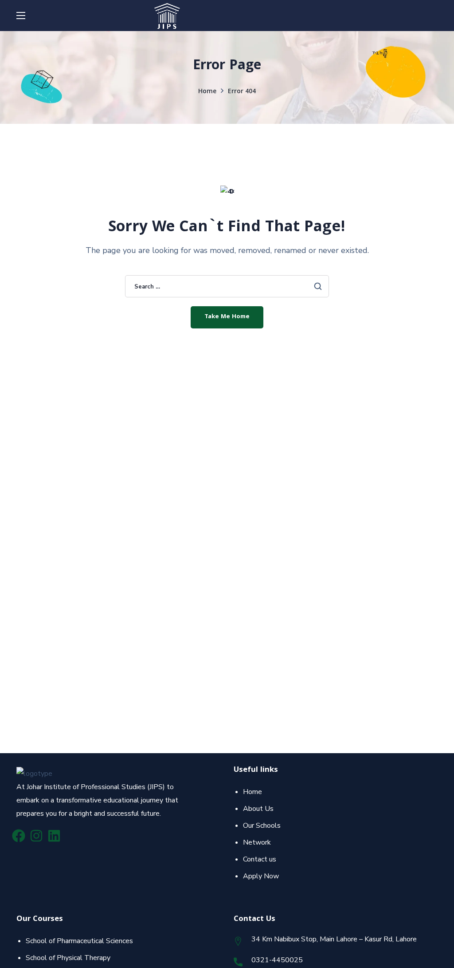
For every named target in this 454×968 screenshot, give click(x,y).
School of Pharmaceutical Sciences (79, 941)
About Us (258, 809)
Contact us (259, 859)
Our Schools (262, 825)
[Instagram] (36, 835)
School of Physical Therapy (68, 958)
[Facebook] (18, 835)
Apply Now (261, 876)
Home (207, 92)
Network (257, 842)
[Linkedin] (54, 835)
